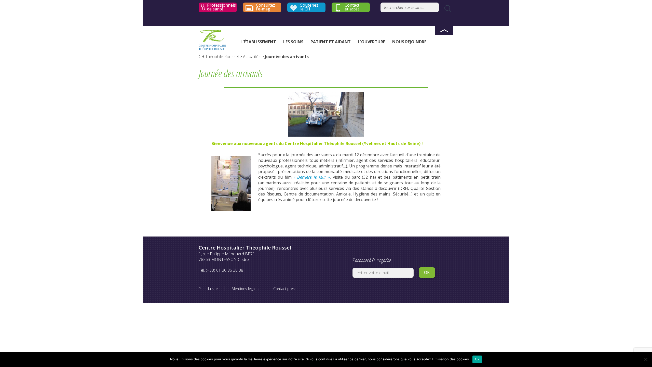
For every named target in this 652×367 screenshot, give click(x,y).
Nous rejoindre (409, 42)
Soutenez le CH (309, 7)
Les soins (293, 42)
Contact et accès (352, 7)
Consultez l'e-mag (265, 7)
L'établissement (258, 42)
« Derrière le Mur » (312, 177)
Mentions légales (245, 288)
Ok (477, 359)
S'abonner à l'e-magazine (371, 260)
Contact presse (285, 288)
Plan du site (208, 288)
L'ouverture (371, 42)
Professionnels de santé (221, 7)
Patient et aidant (330, 42)
